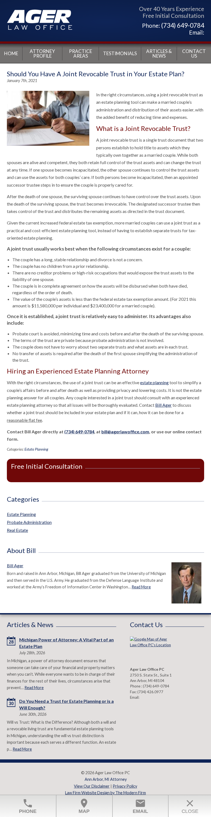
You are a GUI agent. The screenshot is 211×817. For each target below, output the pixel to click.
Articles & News (159, 53)
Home (11, 53)
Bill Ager (163, 405)
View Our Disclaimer (92, 786)
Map (84, 806)
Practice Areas (80, 53)
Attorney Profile (42, 53)
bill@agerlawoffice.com (125, 431)
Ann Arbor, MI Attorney (106, 779)
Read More (141, 587)
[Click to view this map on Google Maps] (150, 650)
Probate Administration (29, 522)
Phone (28, 806)
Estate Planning (36, 449)
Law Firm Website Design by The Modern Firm (105, 792)
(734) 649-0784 (182, 25)
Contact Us (194, 53)
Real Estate (17, 530)
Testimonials (120, 53)
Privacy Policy (125, 786)
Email (140, 806)
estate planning (154, 382)
